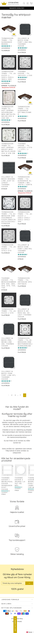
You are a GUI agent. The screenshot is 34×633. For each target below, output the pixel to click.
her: (25, 437)
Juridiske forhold (10, 599)
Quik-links (6, 604)
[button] (6, 46)
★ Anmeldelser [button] (15, 624)
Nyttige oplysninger (11, 608)
